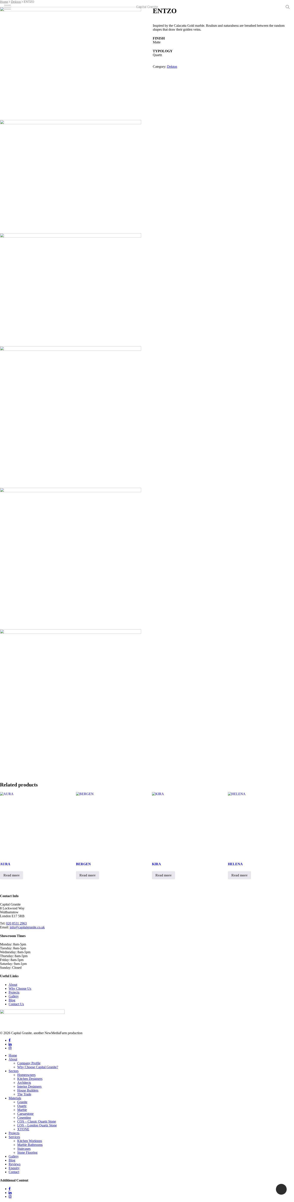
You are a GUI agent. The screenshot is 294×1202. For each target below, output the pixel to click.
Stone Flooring (27, 1152)
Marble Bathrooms (30, 1145)
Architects (24, 1082)
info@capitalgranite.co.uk (27, 927)
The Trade (24, 1094)
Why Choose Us (20, 988)
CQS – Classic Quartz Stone (36, 1121)
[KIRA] (184, 824)
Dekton (16, 1)
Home (4, 1)
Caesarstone (25, 1113)
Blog (12, 1000)
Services (14, 1137)
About (13, 984)
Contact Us (16, 1004)
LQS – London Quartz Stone (37, 1125)
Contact (14, 1172)
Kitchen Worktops (29, 1141)
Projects (14, 992)
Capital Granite (147, 7)
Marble (22, 1110)
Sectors (14, 1071)
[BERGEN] (108, 824)
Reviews (14, 1164)
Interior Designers (29, 1086)
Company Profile (28, 1063)
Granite (22, 1102)
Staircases (24, 1148)
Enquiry (14, 1168)
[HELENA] (260, 824)
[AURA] (32, 824)
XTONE (23, 1129)
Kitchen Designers (29, 1079)
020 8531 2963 (16, 923)
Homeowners (26, 1075)
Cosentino (24, 1117)
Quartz (21, 1106)
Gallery (14, 996)
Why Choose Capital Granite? (37, 1067)
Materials (15, 1098)
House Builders (27, 1090)
